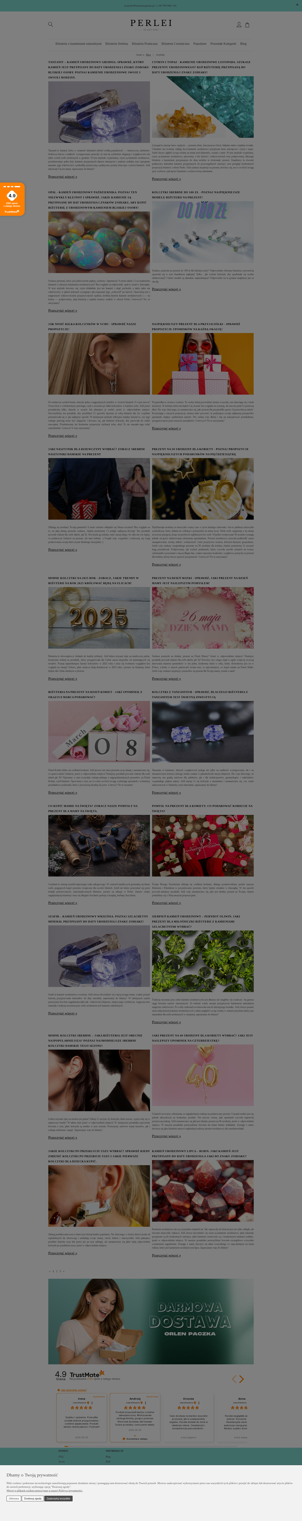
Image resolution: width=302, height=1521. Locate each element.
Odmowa (14, 1498)
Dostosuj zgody (32, 1498)
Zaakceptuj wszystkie (58, 1498)
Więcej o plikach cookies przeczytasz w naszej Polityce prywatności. (45, 1490)
